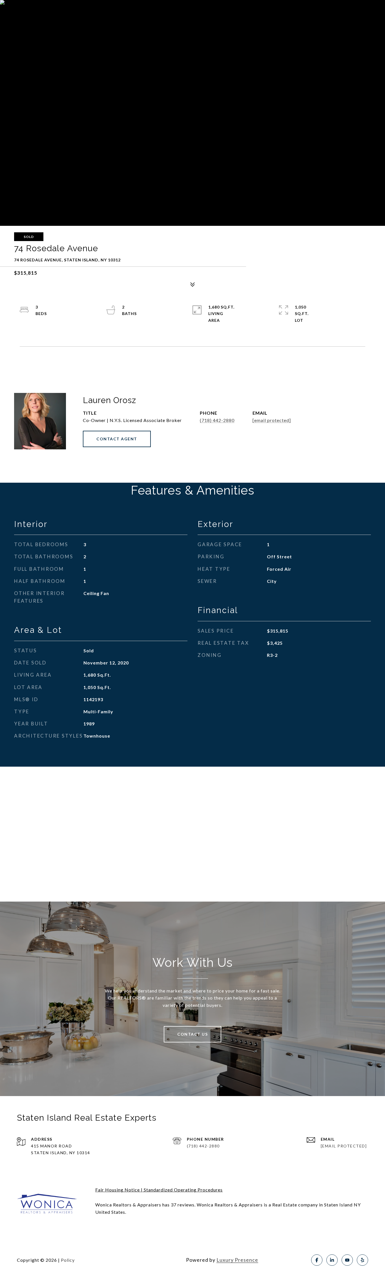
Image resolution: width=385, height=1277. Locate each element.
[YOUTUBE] (347, 1260)
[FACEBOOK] (316, 1260)
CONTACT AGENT (116, 438)
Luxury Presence (237, 1260)
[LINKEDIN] (332, 1260)
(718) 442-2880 (217, 420)
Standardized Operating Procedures (183, 1189)
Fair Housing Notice (117, 1189)
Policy (68, 1260)
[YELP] (362, 1260)
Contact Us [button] (192, 1034)
